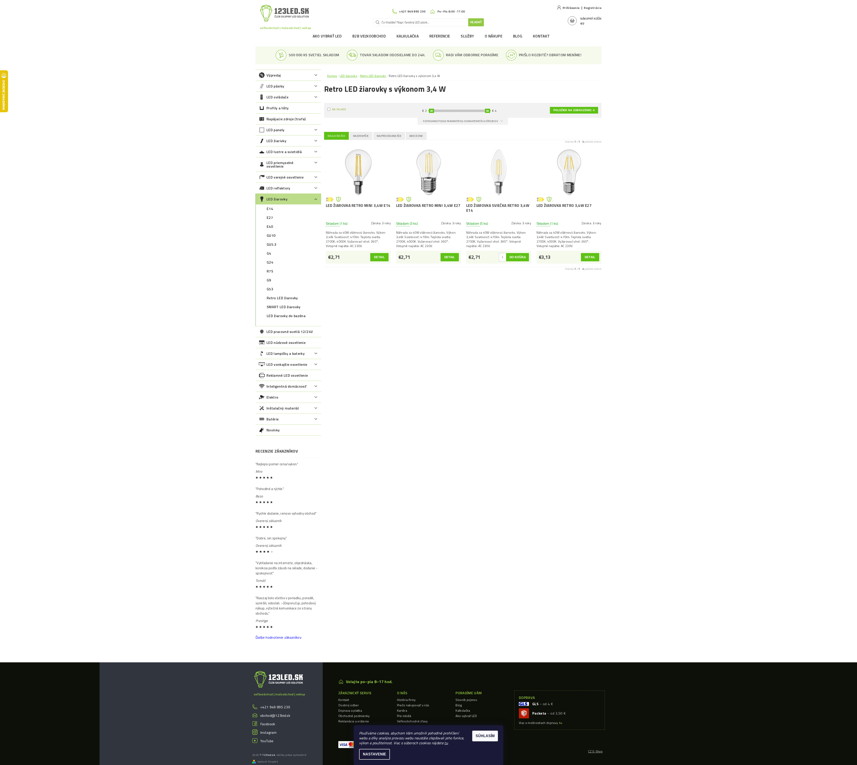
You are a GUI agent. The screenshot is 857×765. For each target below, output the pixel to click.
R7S (270, 271)
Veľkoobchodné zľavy (412, 721)
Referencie (439, 36)
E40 (270, 226)
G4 (269, 253)
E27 (270, 217)
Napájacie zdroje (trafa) (286, 119)
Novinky (273, 430)
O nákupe (493, 36)
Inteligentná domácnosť (286, 386)
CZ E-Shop (595, 751)
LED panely (275, 130)
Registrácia (592, 7)
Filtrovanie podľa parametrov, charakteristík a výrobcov (460, 121)
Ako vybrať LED (327, 36)
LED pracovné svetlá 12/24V (289, 331)
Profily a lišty (277, 108)
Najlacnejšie (336, 136)
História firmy (406, 699)
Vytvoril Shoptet (268, 761)
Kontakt (541, 36)
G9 (269, 280)
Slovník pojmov (466, 699)
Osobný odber (348, 705)
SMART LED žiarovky (284, 307)
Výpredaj (273, 75)
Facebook (267, 724)
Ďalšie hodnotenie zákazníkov (279, 637)
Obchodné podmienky (354, 715)
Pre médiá (404, 715)
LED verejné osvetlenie (285, 177)
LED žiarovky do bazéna (286, 315)
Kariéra (402, 710)
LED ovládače (277, 97)
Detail (379, 257)
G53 (270, 289)
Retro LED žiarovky (282, 298)
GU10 (271, 235)
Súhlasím (485, 736)
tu (446, 743)
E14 (270, 208)
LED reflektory (278, 188)
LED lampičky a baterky (285, 353)
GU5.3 (272, 244)
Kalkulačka (408, 36)
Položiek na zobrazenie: (574, 110)
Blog (517, 36)
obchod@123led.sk (275, 715)
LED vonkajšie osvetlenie (286, 364)
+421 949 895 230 (275, 707)
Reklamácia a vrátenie (353, 721)
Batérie (272, 419)
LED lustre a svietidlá (284, 151)
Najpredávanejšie (389, 136)
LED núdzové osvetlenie (286, 342)
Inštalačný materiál (282, 408)
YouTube (266, 741)
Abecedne (416, 136)
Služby (467, 36)
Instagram (268, 732)
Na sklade (339, 109)
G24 (270, 262)
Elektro (272, 397)
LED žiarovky (276, 199)
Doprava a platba (350, 710)
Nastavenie (374, 754)
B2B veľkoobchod (369, 36)
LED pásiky (275, 86)
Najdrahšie (361, 136)
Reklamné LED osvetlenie (287, 375)
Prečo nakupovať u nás (413, 705)
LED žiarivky (276, 140)
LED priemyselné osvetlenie (279, 164)
